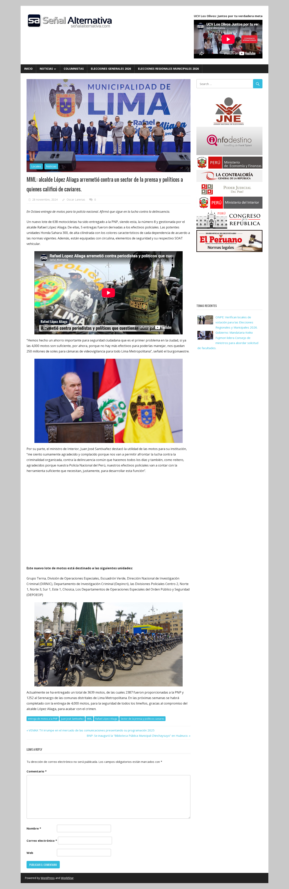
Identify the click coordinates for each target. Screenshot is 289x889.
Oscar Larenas (76, 199)
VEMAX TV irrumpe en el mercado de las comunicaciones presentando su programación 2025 (92, 730)
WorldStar (67, 878)
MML (89, 718)
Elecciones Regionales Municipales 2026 (168, 68)
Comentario (37, 771)
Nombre (34, 828)
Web (30, 853)
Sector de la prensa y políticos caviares (142, 718)
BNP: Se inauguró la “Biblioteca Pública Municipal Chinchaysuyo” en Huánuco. (137, 735)
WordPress (48, 878)
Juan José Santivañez (72, 718)
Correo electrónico (42, 840)
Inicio (28, 68)
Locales (36, 166)
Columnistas (74, 68)
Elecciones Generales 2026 (111, 68)
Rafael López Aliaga (106, 718)
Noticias (46, 68)
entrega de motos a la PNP (43, 718)
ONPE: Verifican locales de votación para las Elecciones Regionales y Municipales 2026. (236, 322)
